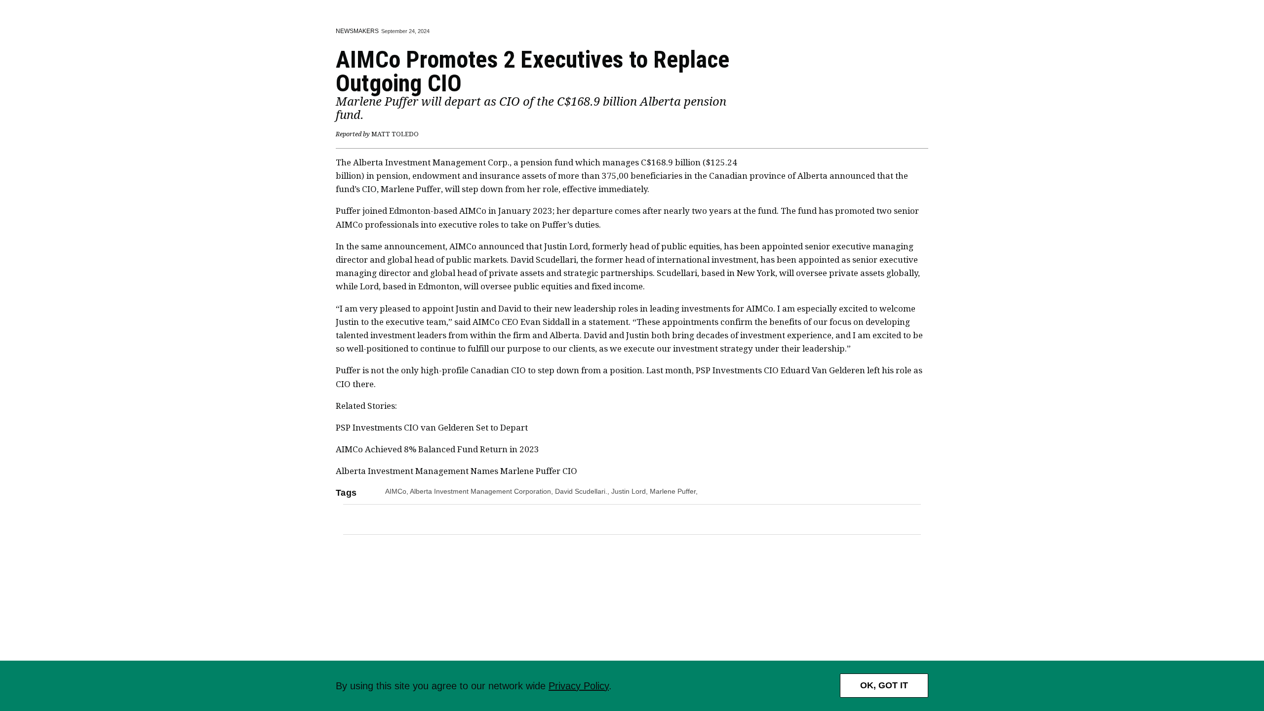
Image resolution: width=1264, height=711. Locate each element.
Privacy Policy (579, 685)
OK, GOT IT (884, 685)
